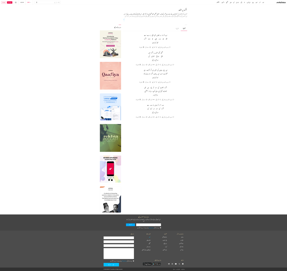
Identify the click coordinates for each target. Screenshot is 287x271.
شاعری (237, 2)
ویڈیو (253, 2)
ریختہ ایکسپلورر (164, 250)
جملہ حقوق (174, 269)
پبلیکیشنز (218, 2)
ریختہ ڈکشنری (181, 243)
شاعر (263, 2)
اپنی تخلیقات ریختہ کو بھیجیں (146, 250)
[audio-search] (37, 2)
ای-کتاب (248, 2)
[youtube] (176, 264)
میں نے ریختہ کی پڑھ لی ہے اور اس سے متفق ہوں (148, 227)
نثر (244, 2)
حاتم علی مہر (155, 95)
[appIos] (147, 264)
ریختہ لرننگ (181, 246)
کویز (233, 2)
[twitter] (179, 264)
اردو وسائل (148, 246)
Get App (9, 2)
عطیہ (149, 237)
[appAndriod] (156, 264)
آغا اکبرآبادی (155, 78)
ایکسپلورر (222, 2)
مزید (124, 19)
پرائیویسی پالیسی (151, 227)
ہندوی (182, 237)
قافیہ (230, 2)
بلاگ (241, 2)
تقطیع (227, 2)
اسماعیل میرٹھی (155, 60)
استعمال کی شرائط (178, 269)
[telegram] (169, 264)
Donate (3, 2)
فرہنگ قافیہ (148, 240)
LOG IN (22, 2)
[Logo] (281, 2)
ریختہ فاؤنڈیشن (164, 237)
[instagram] (172, 264)
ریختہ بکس (181, 250)
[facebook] (183, 264)
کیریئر (166, 246)
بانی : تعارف (165, 240)
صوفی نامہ (181, 240)
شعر (184, 28)
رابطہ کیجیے (165, 243)
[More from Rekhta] (15, 2)
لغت (256, 2)
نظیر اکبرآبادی (155, 43)
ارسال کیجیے (109, 264)
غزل (177, 28)
